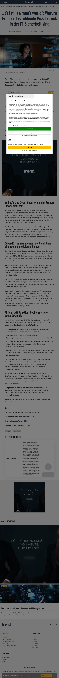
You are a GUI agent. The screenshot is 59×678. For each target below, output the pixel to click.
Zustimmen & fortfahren (29, 129)
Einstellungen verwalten (29, 133)
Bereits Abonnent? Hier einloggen (29, 150)
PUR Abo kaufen (29, 147)
